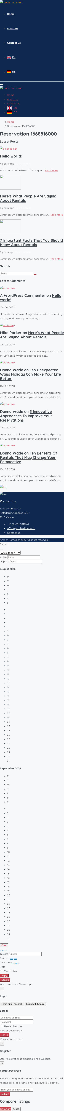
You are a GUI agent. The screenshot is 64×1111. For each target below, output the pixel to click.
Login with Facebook (12, 1004)
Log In (4, 1035)
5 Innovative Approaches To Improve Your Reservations (26, 415)
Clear (4, 945)
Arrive (3, 557)
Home (11, 14)
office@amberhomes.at (21, 528)
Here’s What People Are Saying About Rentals (28, 198)
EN (13, 57)
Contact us (14, 42)
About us (12, 28)
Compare (5, 1108)
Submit (5, 1094)
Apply (4, 975)
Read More (51, 170)
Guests (4, 953)
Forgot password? (11, 1030)
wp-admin (25, 163)
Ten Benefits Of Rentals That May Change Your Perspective (28, 457)
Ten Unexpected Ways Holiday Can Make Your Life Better (30, 374)
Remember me (13, 1026)
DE (13, 71)
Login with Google (35, 1004)
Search (5, 980)
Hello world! (11, 156)
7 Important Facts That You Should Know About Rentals (31, 242)
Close (16, 1109)
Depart (4, 561)
